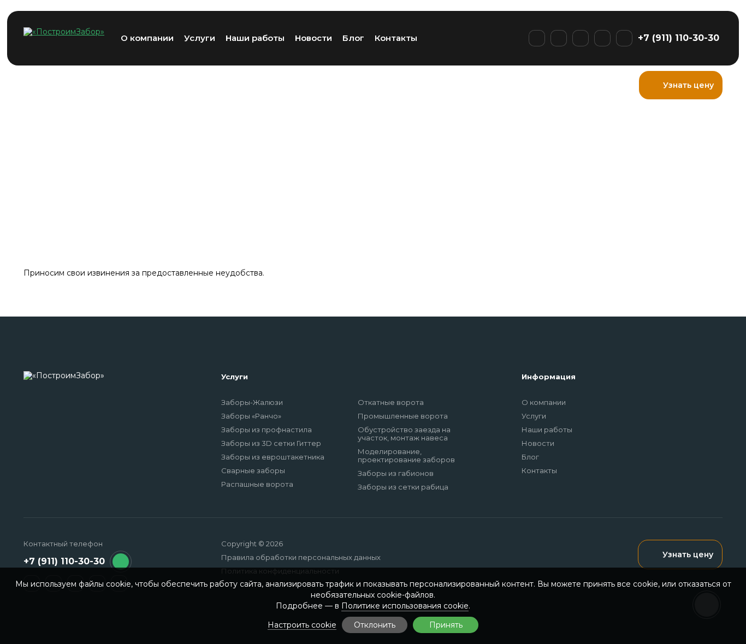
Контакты (396, 38)
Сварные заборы (253, 470)
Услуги (199, 38)
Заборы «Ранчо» (251, 416)
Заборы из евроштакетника (272, 456)
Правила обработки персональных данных (301, 557)
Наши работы (255, 38)
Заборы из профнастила (266, 429)
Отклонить (374, 625)
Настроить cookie (302, 625)
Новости (313, 38)
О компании (147, 38)
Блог (353, 38)
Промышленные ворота (403, 416)
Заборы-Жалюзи (252, 402)
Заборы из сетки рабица (403, 486)
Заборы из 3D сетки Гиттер (271, 443)
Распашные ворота (257, 484)
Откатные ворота (391, 402)
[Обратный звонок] (121, 561)
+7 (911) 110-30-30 (678, 38)
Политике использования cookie (405, 606)
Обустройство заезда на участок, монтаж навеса (404, 433)
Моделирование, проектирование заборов (406, 455)
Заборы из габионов (396, 473)
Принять (446, 625)
